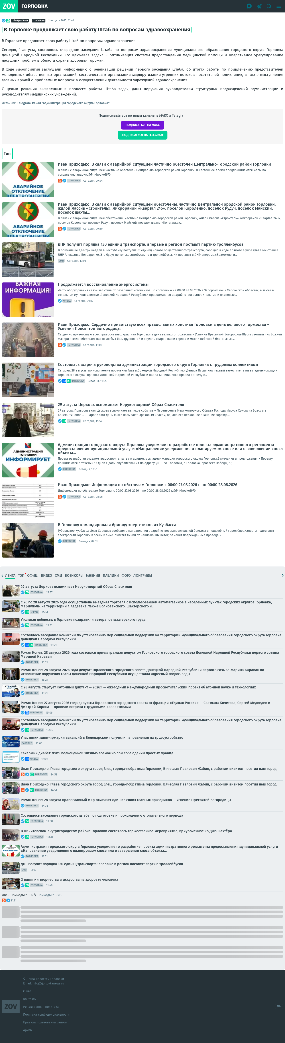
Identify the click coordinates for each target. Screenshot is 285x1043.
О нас (27, 991)
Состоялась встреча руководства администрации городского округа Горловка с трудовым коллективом (158, 364)
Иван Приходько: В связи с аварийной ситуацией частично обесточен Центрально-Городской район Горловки (164, 164)
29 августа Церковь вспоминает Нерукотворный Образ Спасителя (121, 404)
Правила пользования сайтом (45, 1022)
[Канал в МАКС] (249, 6)
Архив (27, 1030)
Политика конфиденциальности (46, 1015)
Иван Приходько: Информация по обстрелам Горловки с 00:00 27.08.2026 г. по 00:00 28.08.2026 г (149, 484)
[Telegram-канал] (259, 6)
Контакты (30, 999)
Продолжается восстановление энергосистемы (103, 284)
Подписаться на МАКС (143, 125)
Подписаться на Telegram (142, 135)
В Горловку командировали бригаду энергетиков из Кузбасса (117, 524)
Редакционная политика (41, 1007)
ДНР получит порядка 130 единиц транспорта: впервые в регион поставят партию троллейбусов (151, 244)
